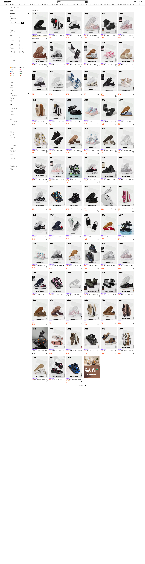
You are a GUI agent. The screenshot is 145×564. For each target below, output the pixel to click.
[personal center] (133, 1)
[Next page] (87, 385)
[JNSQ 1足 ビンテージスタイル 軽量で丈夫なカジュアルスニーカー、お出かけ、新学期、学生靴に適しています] (109, 338)
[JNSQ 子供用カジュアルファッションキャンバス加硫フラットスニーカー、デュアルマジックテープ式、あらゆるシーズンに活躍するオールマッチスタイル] (92, 224)
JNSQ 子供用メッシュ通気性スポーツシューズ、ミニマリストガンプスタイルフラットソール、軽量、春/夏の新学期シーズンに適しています (92, 64)
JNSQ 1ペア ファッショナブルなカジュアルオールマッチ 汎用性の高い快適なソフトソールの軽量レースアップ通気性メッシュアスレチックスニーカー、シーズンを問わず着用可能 (57, 265)
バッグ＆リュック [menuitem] (69, 4)
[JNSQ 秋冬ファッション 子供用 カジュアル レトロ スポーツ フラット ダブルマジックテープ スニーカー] (40, 309)
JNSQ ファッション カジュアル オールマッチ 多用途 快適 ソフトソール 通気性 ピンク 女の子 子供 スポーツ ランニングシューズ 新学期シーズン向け (126, 35)
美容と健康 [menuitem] (56, 4)
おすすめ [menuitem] (9, 4)
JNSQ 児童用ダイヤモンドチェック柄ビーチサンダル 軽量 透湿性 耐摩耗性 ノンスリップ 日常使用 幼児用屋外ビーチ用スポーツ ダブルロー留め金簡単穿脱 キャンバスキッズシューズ (74, 379)
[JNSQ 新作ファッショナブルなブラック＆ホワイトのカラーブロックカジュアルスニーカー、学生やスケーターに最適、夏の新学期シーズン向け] (109, 195)
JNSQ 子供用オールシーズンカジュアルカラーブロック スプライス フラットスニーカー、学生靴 (40, 294)
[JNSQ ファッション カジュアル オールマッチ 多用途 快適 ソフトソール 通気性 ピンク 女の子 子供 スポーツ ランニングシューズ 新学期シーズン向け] (126, 23)
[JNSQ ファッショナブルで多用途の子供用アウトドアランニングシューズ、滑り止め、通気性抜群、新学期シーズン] (40, 338)
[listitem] (39, 26)
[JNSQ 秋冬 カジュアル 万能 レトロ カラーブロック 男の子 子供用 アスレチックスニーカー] (126, 109)
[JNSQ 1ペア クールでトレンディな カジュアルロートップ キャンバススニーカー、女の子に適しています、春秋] (92, 138)
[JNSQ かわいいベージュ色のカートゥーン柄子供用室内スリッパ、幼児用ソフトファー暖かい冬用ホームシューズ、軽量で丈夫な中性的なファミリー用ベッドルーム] (40, 138)
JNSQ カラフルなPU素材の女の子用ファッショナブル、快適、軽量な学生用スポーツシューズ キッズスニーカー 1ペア (92, 35)
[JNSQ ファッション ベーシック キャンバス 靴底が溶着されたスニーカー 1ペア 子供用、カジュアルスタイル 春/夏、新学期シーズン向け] (57, 109)
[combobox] (35, 10)
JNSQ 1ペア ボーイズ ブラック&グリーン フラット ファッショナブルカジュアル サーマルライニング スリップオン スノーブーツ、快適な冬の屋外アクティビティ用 (92, 294)
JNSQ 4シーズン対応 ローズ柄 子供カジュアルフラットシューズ (74, 350)
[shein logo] (7, 1)
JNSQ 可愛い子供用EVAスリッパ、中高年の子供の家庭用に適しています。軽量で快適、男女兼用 (40, 35)
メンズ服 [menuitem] (51, 4)
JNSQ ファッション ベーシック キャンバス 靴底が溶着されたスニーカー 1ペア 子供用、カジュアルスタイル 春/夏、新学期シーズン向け (57, 121)
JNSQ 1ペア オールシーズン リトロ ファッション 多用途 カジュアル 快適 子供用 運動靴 (40, 121)
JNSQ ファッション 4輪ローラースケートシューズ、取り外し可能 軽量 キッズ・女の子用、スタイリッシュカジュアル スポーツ (57, 350)
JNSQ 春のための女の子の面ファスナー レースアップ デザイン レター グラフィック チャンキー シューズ (40, 265)
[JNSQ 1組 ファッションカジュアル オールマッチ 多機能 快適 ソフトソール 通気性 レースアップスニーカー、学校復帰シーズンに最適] (57, 167)
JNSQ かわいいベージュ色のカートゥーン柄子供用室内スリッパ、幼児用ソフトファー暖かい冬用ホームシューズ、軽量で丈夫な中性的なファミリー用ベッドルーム (40, 150)
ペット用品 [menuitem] (117, 4)
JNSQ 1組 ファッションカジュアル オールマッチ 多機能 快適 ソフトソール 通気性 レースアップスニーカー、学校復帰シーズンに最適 (57, 179)
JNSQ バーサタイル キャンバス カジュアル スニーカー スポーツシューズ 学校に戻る (74, 93)
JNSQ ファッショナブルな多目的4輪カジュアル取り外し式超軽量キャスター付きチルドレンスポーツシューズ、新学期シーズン (40, 179)
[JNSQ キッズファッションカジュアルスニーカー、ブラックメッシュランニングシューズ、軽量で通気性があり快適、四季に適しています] (57, 138)
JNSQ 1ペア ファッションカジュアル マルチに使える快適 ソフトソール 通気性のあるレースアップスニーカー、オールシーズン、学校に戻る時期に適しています (57, 93)
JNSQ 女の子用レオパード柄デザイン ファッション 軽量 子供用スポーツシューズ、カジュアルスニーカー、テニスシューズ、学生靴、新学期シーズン (40, 379)
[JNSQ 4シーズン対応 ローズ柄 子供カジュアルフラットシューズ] (74, 338)
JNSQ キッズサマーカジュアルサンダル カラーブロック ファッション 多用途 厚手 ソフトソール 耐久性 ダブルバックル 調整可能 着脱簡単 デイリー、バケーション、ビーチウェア (92, 350)
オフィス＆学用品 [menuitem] (123, 4)
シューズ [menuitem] (63, 4)
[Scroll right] (141, 4)
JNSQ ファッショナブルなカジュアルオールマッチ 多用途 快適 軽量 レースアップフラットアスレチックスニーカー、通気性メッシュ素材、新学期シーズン (126, 150)
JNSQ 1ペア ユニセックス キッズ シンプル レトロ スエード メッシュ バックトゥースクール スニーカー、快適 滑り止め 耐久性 (126, 350)
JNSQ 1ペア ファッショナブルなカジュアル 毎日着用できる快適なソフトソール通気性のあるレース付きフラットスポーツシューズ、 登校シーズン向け (40, 236)
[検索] (86, 2)
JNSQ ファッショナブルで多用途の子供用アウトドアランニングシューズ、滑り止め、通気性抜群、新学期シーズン (40, 350)
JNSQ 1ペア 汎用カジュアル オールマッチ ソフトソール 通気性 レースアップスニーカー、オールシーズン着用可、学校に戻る (126, 265)
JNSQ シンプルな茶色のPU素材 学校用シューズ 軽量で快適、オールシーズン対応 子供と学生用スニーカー (40, 64)
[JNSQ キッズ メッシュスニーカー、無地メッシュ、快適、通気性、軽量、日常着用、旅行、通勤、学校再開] (92, 195)
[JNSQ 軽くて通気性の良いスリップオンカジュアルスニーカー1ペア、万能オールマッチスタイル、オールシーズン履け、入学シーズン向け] (40, 80)
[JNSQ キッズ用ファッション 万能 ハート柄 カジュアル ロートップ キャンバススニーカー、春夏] (126, 195)
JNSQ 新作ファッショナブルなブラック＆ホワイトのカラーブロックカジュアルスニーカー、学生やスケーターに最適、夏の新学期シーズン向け (109, 208)
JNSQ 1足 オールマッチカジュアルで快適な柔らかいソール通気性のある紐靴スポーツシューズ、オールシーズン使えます (126, 179)
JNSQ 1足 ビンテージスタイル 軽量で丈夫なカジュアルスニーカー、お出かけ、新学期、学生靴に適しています (109, 350)
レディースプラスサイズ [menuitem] (93, 4)
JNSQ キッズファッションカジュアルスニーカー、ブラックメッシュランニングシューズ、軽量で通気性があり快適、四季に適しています (57, 150)
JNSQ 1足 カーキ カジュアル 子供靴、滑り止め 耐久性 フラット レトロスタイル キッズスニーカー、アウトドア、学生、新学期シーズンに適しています (126, 64)
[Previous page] (84, 385)
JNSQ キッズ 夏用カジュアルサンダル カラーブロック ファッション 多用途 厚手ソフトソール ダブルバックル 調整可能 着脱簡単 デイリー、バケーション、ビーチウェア (57, 208)
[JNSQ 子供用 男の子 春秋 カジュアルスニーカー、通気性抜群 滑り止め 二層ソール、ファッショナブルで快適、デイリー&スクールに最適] (74, 195)
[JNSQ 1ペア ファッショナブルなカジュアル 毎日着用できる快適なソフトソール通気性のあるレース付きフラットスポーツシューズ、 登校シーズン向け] (40, 224)
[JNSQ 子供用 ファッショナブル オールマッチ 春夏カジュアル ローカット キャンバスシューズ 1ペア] (92, 309)
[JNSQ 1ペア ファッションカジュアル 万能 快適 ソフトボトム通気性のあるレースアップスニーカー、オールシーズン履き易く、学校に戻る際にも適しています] (40, 195)
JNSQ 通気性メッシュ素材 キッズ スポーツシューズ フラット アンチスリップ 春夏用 (109, 265)
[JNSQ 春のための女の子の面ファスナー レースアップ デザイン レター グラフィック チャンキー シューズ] (40, 253)
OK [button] (22, 22)
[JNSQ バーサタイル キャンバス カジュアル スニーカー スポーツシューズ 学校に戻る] (74, 80)
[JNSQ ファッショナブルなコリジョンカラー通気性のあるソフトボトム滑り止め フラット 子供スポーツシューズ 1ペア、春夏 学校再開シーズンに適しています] (57, 224)
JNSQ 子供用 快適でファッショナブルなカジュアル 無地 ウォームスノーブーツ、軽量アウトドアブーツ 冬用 (109, 179)
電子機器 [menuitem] (112, 4)
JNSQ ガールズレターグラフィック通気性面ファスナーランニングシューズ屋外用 (92, 121)
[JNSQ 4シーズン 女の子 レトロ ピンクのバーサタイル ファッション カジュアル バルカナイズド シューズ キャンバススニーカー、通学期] (126, 309)
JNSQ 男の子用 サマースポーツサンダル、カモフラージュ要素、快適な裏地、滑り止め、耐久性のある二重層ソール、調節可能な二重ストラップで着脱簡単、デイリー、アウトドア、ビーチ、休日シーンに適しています (126, 236)
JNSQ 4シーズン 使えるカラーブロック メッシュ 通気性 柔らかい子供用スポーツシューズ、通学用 (109, 64)
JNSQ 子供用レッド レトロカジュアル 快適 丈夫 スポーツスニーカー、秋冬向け (109, 236)
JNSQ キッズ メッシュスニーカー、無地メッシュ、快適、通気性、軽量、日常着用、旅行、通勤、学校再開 (92, 208)
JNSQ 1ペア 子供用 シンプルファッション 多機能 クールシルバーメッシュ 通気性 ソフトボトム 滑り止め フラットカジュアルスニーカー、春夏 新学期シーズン (74, 265)
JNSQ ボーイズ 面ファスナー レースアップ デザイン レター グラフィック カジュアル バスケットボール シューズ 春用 (92, 265)
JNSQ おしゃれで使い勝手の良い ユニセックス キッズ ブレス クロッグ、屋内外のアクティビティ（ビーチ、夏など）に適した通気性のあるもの (74, 121)
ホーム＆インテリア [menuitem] (45, 4)
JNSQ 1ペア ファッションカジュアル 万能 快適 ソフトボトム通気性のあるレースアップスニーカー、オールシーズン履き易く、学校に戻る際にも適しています (40, 208)
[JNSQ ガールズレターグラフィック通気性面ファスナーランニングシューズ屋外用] (92, 109)
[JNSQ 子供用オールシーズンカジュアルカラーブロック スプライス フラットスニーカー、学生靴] (40, 282)
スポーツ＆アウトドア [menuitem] (131, 4)
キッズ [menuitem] (60, 4)
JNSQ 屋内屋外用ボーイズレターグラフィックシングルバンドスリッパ (109, 121)
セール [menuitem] (19, 4)
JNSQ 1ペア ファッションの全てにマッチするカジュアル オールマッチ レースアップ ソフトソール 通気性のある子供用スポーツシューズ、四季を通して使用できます (109, 93)
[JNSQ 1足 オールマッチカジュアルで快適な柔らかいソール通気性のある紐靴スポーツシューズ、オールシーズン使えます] (126, 167)
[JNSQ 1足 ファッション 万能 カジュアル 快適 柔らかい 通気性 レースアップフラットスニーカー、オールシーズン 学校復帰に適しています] (74, 23)
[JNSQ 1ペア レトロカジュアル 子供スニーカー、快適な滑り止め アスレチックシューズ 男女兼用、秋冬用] (109, 138)
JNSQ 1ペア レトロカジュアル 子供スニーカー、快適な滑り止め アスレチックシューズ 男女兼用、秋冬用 (109, 150)
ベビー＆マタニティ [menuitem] (84, 4)
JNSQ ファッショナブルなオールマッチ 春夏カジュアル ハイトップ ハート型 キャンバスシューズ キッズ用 (57, 35)
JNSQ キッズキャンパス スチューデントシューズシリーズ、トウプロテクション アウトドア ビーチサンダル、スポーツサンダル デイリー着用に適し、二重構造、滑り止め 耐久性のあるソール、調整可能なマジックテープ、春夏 (74, 179)
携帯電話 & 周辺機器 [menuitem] (107, 4)
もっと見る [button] (14, 90)
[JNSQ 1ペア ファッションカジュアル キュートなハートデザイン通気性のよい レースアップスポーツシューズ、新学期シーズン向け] (74, 51)
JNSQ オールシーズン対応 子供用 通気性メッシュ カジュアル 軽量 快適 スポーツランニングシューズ (74, 236)
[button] (139, 1)
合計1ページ (81, 385)
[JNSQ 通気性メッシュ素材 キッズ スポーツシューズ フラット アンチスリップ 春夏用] (109, 253)
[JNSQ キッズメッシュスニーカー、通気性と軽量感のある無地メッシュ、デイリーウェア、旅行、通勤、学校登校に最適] (92, 167)
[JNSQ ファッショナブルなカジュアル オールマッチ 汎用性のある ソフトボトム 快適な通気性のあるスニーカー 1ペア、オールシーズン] (92, 80)
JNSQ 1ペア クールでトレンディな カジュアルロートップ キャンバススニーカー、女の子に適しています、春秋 (92, 150)
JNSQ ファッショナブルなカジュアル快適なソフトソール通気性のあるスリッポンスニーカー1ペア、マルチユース (57, 64)
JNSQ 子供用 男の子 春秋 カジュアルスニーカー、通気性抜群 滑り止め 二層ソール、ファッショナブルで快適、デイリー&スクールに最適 (74, 208)
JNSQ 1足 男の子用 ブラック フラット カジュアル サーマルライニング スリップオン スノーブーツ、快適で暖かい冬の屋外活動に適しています (109, 35)
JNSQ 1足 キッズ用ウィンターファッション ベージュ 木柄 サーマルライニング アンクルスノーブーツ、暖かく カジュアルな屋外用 (126, 93)
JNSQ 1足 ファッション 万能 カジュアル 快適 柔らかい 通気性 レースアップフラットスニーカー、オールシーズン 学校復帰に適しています (74, 35)
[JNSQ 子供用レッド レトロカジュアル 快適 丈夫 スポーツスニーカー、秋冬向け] (109, 224)
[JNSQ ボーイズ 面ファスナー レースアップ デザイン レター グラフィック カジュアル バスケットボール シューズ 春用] (92, 253)
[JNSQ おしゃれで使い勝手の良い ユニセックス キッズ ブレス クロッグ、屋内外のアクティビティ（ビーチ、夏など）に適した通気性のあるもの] (74, 109)
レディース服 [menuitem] (23, 4)
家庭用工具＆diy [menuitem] (138, 4)
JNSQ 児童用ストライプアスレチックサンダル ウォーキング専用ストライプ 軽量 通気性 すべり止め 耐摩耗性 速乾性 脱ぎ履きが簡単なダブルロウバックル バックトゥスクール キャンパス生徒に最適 (57, 294)
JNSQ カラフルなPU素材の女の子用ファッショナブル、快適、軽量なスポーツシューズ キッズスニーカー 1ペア (126, 294)
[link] (135, 1)
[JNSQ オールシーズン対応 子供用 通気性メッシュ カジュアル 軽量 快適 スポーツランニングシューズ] (74, 224)
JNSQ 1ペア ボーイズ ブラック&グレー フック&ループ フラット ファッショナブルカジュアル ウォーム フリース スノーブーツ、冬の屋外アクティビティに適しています (109, 294)
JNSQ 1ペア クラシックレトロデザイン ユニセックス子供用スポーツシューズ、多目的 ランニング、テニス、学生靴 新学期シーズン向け (74, 150)
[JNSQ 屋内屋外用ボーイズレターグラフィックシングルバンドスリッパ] (109, 109)
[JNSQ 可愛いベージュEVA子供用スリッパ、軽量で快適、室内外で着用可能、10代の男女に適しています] (74, 282)
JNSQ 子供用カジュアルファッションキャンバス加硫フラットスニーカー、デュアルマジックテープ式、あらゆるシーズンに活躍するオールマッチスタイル (92, 236)
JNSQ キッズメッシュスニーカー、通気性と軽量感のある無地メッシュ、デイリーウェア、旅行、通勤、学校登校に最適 (92, 179)
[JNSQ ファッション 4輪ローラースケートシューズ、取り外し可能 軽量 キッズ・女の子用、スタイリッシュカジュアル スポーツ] (57, 338)
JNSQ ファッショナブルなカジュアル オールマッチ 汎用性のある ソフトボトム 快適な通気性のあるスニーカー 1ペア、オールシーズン (92, 93)
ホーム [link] (11, 7)
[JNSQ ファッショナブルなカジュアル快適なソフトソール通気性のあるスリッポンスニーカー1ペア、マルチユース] (57, 51)
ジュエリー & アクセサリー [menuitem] (36, 4)
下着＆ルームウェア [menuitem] (76, 4)
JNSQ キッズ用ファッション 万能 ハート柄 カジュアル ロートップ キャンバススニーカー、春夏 (126, 208)
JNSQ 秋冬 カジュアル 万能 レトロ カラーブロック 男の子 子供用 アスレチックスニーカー (126, 121)
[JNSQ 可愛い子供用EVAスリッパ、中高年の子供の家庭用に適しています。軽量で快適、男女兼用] (40, 23)
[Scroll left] (140, 4)
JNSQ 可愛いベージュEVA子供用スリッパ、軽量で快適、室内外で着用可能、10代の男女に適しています (74, 294)
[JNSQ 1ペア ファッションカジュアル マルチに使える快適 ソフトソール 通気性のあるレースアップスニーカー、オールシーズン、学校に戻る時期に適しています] (57, 80)
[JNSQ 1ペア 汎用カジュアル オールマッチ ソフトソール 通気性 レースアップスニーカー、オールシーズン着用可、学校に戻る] (126, 253)
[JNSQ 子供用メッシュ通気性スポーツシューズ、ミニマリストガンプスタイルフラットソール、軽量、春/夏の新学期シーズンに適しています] (92, 51)
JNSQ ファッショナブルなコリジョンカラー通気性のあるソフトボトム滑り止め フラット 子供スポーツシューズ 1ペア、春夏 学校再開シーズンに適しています (57, 236)
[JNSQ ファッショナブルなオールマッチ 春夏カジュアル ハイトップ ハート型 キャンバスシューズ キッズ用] (57, 23)
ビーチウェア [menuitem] (29, 4)
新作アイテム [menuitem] (14, 4)
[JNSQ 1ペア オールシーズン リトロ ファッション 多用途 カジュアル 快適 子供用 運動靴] (40, 109)
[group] (19, 29)
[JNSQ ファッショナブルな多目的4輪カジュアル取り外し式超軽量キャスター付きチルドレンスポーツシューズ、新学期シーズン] (40, 167)
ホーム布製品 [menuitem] (100, 4)
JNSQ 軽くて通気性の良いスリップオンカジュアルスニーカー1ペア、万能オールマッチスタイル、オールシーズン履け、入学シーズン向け (40, 93)
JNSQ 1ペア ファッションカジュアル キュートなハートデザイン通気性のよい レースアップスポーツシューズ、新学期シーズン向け (74, 64)
